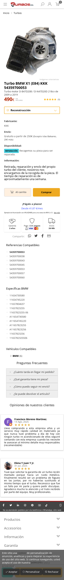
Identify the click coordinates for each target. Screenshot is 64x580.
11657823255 (17, 308)
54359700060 (17, 277)
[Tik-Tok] (46, 505)
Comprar (46, 192)
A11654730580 (18, 316)
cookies (22, 553)
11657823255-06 (19, 312)
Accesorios (12, 528)
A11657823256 (18, 329)
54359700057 (17, 273)
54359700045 (17, 264)
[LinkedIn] (18, 505)
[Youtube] (39, 505)
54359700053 (17, 269)
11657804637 (17, 304)
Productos (12, 519)
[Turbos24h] (22, 4)
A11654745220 (18, 321)
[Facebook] (3, 505)
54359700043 (17, 260)
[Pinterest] (32, 505)
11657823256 (17, 333)
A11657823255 (18, 325)
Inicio (6, 13)
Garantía (11, 545)
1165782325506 (18, 337)
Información (14, 537)
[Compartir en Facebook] (43, 235)
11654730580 (17, 295)
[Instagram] (25, 505)
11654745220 (17, 299)
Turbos (18, 13)
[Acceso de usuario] (50, 4)
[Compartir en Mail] (49, 235)
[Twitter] (10, 505)
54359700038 (17, 256)
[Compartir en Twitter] (36, 235)
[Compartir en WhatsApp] (30, 235)
